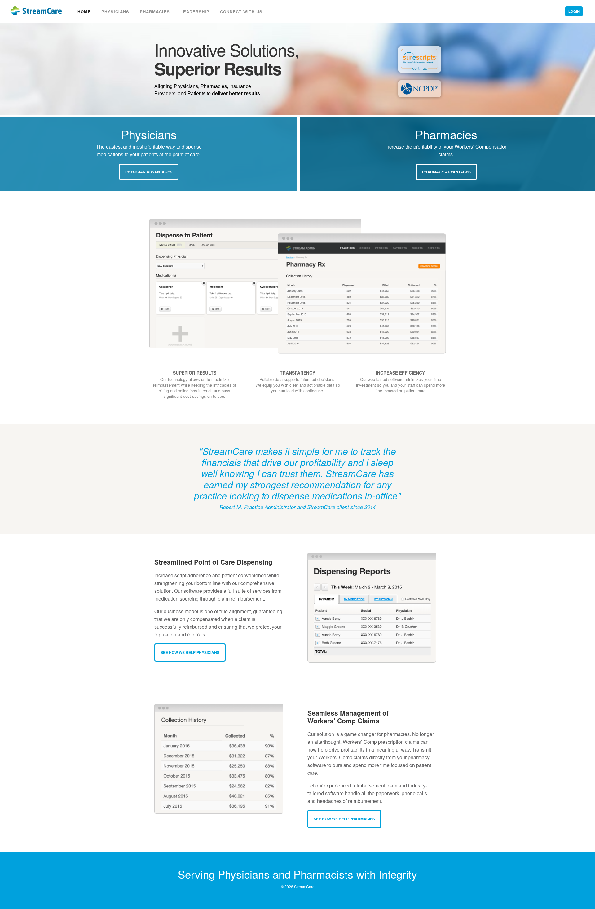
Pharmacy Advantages (446, 172)
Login (574, 11)
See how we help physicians (190, 652)
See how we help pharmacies (344, 819)
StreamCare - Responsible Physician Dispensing (31, 8)
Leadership (194, 12)
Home (84, 12)
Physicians (115, 12)
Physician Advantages (148, 172)
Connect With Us (241, 12)
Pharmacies (155, 12)
